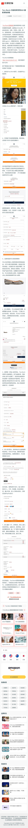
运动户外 (22, 691)
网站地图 (22, 825)
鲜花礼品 (5, 704)
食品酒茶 (22, 701)
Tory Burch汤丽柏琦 (8, 25)
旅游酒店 (14, 697)
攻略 (18, 593)
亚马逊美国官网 (14, 677)
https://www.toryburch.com (10, 60)
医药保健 (22, 694)
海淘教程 (10, 16)
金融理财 (14, 707)
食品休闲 (5, 701)
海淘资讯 (11, 593)
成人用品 (14, 704)
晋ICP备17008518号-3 (13, 825)
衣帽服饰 (5, 687)
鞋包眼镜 (22, 687)
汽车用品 (5, 707)
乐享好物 (17, 823)
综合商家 (14, 694)
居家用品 (5, 691)
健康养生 (22, 704)
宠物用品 (14, 701)
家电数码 (5, 697)
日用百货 (22, 697)
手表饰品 (14, 691)
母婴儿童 (5, 694)
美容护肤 (14, 687)
